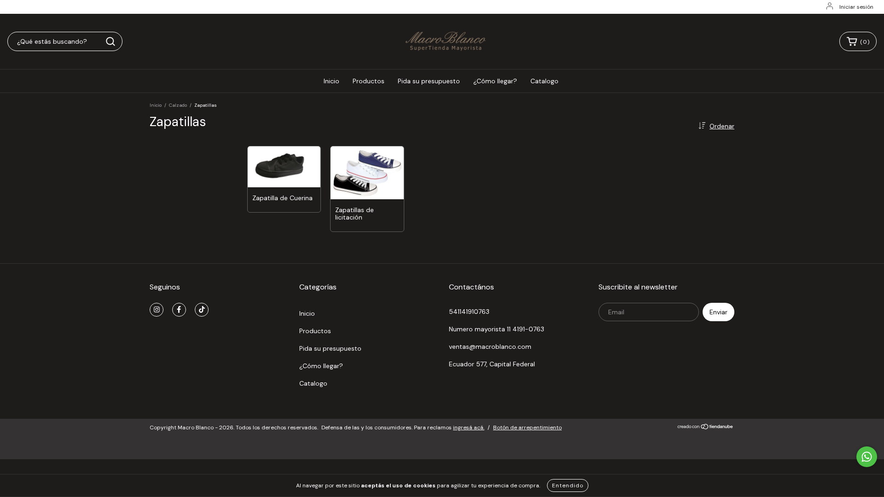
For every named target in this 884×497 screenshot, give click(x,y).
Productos (368, 81)
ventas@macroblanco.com (490, 346)
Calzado (178, 105)
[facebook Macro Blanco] (179, 310)
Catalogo (544, 81)
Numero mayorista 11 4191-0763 (496, 329)
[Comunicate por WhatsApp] (866, 456)
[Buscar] (110, 41)
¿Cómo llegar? (495, 81)
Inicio (331, 81)
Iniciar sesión (856, 7)
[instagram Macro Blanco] (156, 310)
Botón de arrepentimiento (527, 427)
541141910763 (469, 311)
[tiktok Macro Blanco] (202, 310)
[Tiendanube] (705, 428)
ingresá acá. (468, 427)
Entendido (567, 485)
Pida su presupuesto (429, 81)
